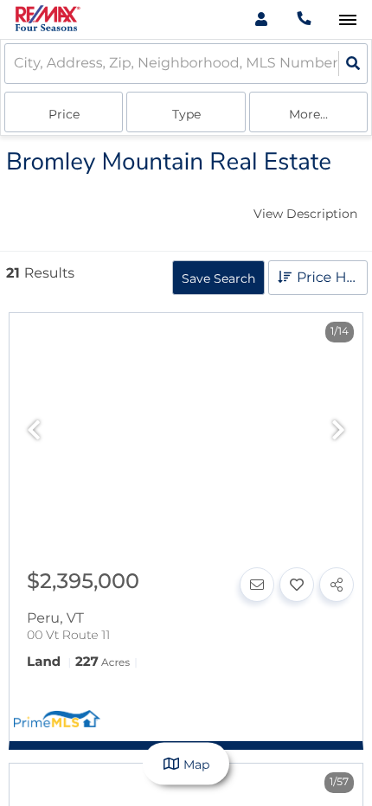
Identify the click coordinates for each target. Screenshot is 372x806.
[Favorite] (296, 584)
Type (186, 114)
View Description (305, 213)
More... (308, 114)
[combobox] (15, 63)
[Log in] (260, 19)
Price (64, 114)
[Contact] (257, 584)
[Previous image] (34, 431)
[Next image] (338, 431)
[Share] (336, 584)
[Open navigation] (347, 20)
